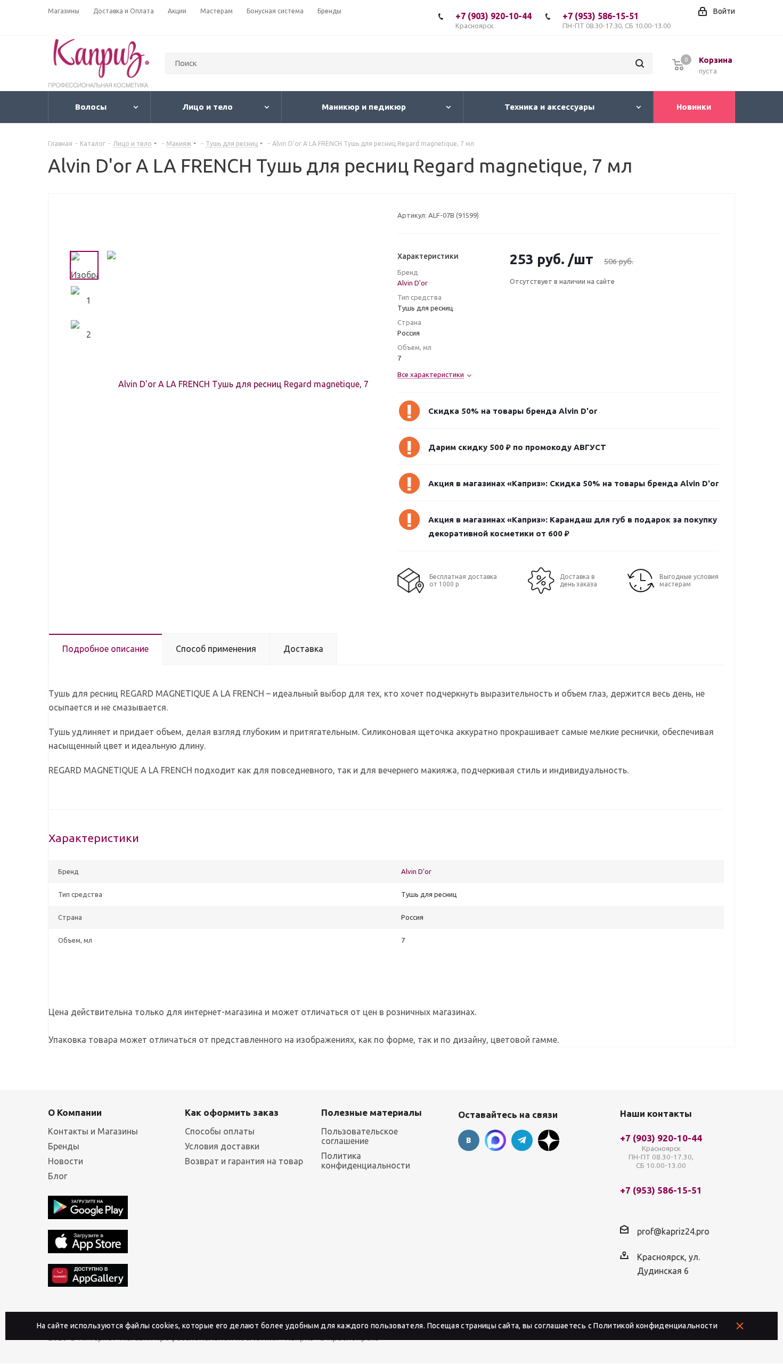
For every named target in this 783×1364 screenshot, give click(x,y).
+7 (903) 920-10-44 (493, 20)
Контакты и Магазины (93, 1131)
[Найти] (639, 63)
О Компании (75, 1112)
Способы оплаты (220, 1131)
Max (495, 1140)
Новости (65, 1161)
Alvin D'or (412, 283)
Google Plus (548, 1140)
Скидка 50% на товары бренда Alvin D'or (512, 410)
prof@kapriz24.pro (673, 1231)
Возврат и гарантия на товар (244, 1161)
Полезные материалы (371, 1112)
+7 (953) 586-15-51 (616, 20)
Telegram (522, 1140)
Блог (57, 1176)
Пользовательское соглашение (359, 1136)
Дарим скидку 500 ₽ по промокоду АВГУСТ (517, 447)
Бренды (63, 1146)
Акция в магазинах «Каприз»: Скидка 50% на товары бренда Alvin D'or (573, 483)
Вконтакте (468, 1140)
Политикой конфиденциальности (655, 1325)
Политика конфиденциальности (365, 1160)
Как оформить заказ (232, 1112)
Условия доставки (222, 1146)
